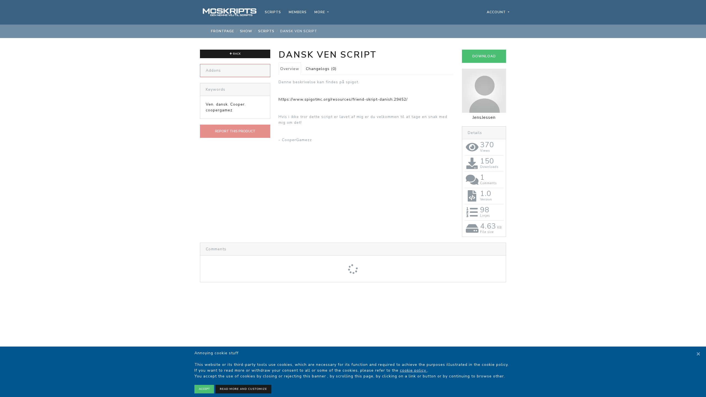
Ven (209, 104)
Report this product (235, 131)
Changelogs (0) (321, 68)
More (320, 12)
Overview (289, 68)
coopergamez (219, 110)
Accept (204, 389)
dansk (222, 104)
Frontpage (222, 31)
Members (298, 12)
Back (236, 54)
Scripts (273, 12)
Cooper (237, 104)
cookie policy (413, 370)
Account (497, 12)
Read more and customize (243, 389)
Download (484, 56)
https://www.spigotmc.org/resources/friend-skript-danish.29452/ (343, 99)
